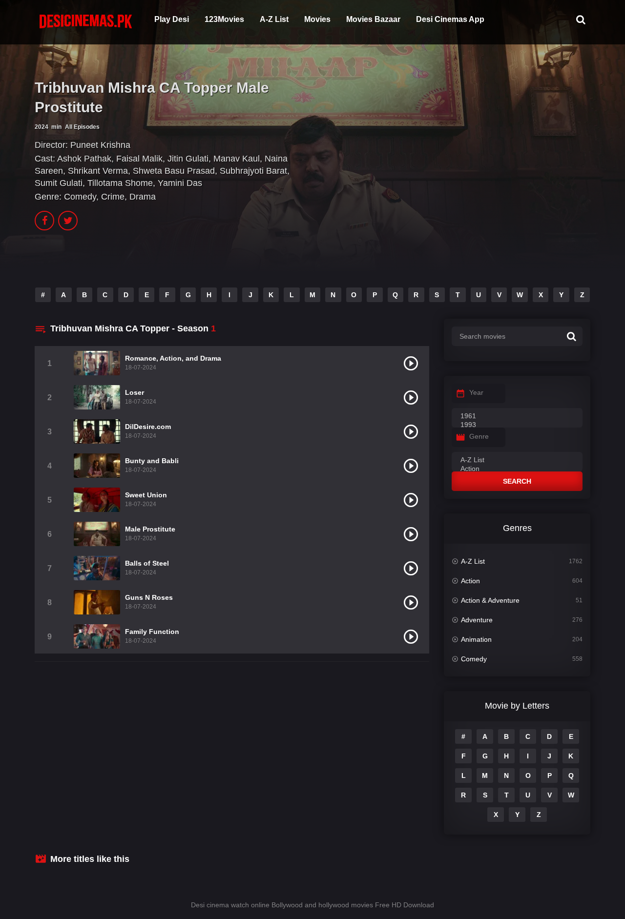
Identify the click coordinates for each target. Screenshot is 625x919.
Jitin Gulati (187, 158)
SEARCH (517, 481)
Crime (113, 197)
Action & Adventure (490, 600)
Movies (317, 19)
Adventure (477, 620)
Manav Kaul (236, 158)
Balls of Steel (147, 563)
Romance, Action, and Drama (173, 358)
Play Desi (171, 19)
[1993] (517, 425)
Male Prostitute (150, 529)
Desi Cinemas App (450, 19)
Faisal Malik (139, 158)
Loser (134, 392)
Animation (476, 639)
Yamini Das (180, 183)
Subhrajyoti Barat (253, 171)
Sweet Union (146, 495)
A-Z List (274, 19)
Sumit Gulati (59, 183)
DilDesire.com (148, 426)
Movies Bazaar (373, 19)
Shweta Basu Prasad (174, 171)
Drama (142, 197)
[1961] (517, 416)
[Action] (517, 469)
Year (476, 392)
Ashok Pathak (84, 158)
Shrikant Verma (98, 171)
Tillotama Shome (120, 183)
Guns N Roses (149, 597)
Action (470, 581)
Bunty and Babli (152, 461)
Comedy (80, 197)
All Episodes (82, 126)
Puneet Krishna (100, 145)
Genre (479, 436)
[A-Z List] (517, 460)
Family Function (152, 631)
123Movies (224, 19)
